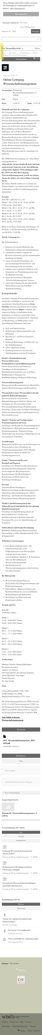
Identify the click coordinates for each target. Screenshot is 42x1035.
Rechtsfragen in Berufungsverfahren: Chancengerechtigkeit (17, 868)
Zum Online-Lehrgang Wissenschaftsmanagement (12, 718)
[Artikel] (5, 736)
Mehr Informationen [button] (17, 8)
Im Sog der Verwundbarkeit (19, 930)
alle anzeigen (14, 963)
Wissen (26, 904)
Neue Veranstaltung (12, 792)
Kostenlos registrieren (11, 22)
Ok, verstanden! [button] (21, 14)
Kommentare (21, 755)
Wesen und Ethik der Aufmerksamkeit (23, 938)
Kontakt (28, 1022)
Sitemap (32, 1026)
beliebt (21, 836)
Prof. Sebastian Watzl (15, 942)
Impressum (14, 1022)
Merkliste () (6, 31)
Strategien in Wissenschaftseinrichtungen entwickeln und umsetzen (18, 884)
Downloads (21, 729)
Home (4, 53)
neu (21, 832)
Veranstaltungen (24, 53)
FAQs (14, 31)
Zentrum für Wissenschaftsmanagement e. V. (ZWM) (20, 857)
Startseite (5, 1022)
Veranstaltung (21, 59)
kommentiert (21, 840)
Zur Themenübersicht (11, 48)
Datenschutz (6, 1026)
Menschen (21, 908)
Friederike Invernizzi (15, 933)
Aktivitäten (12, 53)
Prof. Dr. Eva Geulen (9, 925)
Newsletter (23, 22)
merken (37, 58)
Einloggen (35, 31)
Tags (21, 761)
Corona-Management (27, 27)
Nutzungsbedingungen (20, 1026)
